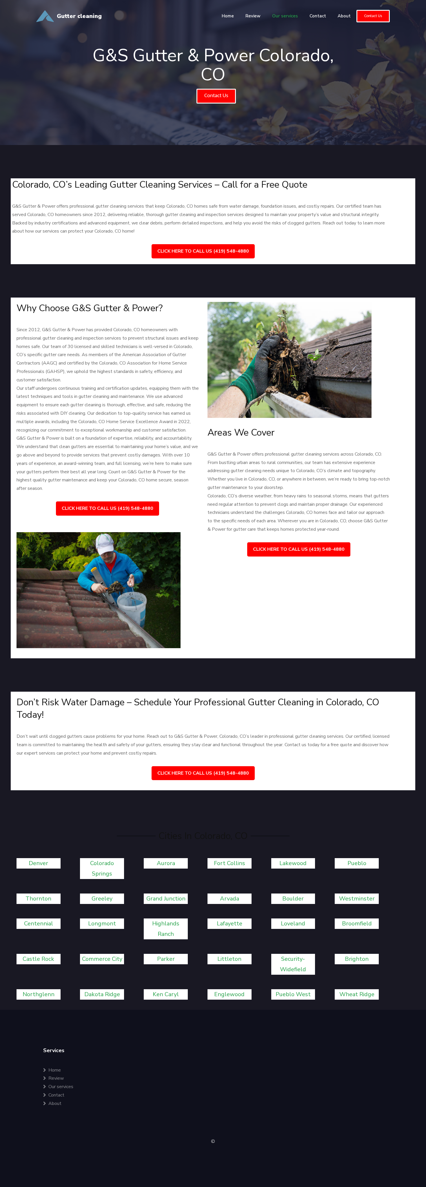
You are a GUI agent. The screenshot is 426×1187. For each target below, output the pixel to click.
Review (253, 16)
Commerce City (102, 959)
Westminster (357, 899)
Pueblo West (293, 994)
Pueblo (356, 863)
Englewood (229, 994)
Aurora (166, 863)
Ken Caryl (166, 994)
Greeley (102, 899)
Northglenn (38, 994)
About (344, 16)
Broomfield (357, 923)
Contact (318, 16)
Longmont (102, 923)
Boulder (293, 899)
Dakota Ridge (102, 994)
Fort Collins (229, 863)
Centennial (38, 923)
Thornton (38, 899)
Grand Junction (165, 899)
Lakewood (293, 863)
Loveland (293, 923)
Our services (285, 16)
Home (228, 16)
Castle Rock (38, 959)
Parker (166, 959)
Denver (38, 863)
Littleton (229, 959)
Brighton (357, 959)
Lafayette (229, 923)
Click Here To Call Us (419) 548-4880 (203, 251)
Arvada (229, 899)
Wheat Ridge (356, 994)
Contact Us (373, 16)
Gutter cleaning (79, 16)
